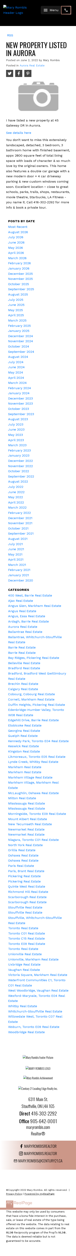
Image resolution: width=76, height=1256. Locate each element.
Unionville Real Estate (25, 954)
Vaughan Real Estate (24, 970)
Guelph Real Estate (23, 736)
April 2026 (16, 253)
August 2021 (18, 539)
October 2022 (18, 471)
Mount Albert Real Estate (27, 819)
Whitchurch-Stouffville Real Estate (35, 1011)
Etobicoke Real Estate (25, 725)
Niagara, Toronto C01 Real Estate (33, 840)
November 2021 (20, 523)
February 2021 (19, 570)
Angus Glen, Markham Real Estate (34, 606)
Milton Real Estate (22, 798)
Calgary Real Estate (23, 689)
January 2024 (19, 393)
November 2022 (20, 466)
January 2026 (18, 268)
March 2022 (17, 507)
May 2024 (15, 372)
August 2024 (18, 357)
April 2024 (16, 378)
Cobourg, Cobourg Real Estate (31, 694)
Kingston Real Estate (24, 751)
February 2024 (19, 388)
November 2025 (20, 279)
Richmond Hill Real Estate (28, 892)
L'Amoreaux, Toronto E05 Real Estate (36, 757)
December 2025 (20, 274)
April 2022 (16, 502)
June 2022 (16, 492)
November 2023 (20, 403)
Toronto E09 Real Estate (26, 944)
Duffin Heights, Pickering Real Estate (36, 705)
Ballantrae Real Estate (25, 632)
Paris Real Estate (21, 866)
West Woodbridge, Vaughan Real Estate (38, 990)
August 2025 (18, 294)
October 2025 (18, 284)
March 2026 (17, 258)
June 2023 (16, 429)
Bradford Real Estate (24, 668)
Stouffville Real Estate (25, 907)
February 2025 (19, 326)
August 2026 (18, 232)
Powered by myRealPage (40, 1193)
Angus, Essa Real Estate (26, 616)
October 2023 (18, 409)
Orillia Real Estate (21, 850)
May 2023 (15, 435)
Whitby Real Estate (22, 1006)
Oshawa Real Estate (23, 855)
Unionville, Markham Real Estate (33, 959)
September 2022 (21, 476)
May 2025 (15, 310)
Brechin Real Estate (23, 684)
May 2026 (15, 248)
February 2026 (19, 263)
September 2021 (21, 533)
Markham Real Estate (24, 767)
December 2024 (20, 336)
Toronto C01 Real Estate (26, 933)
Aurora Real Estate (32, 65)
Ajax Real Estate (20, 601)
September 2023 (21, 414)
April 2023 (16, 440)
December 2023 (20, 398)
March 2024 (17, 383)
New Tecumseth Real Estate (30, 824)
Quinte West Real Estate (26, 886)
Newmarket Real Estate (26, 829)
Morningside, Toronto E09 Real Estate (37, 814)
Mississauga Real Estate (26, 803)
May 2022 (15, 497)
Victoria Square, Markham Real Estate (37, 975)
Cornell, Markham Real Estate (31, 699)
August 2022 (18, 481)
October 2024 (18, 346)
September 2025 (21, 289)
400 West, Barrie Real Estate (30, 595)
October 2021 (18, 528)
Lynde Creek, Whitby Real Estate (33, 762)
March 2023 (17, 445)
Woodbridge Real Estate (26, 1032)
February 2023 (19, 450)
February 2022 (19, 513)
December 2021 (20, 518)
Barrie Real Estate (22, 647)
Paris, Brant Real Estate (26, 871)
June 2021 (16, 549)
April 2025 (16, 315)
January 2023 (18, 455)
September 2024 (21, 352)
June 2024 (16, 367)
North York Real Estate (25, 845)
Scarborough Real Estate (27, 897)
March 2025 (17, 320)
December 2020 (20, 580)
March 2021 (17, 565)
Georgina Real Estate (24, 731)
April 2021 (16, 559)
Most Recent (17, 227)
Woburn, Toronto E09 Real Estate (33, 1027)
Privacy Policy (14, 1193)
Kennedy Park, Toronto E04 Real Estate (38, 741)
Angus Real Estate (22, 611)
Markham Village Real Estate (30, 777)
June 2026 (16, 242)
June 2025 (16, 305)
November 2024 (20, 341)
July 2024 (16, 362)
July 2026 (15, 237)
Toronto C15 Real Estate (26, 938)
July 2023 (15, 424)
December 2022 (20, 461)
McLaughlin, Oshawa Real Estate (33, 793)
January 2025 (18, 331)
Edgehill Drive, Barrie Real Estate (33, 720)
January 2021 (18, 575)
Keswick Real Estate (23, 746)
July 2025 (15, 300)
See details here (18, 133)
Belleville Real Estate (24, 663)
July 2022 (15, 487)
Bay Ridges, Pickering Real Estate (33, 658)
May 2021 (15, 554)
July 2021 (15, 544)
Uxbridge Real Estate (24, 964)
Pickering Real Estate (24, 876)
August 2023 (18, 419)
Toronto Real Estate (23, 928)
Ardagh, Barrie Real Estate (28, 621)
